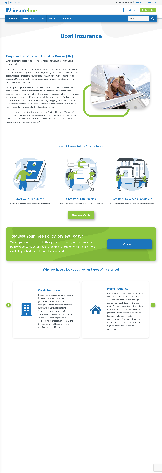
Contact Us (151, 2)
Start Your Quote (81, 215)
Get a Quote (130, 10)
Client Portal (140, 2)
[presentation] (8, 305)
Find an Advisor (148, 10)
